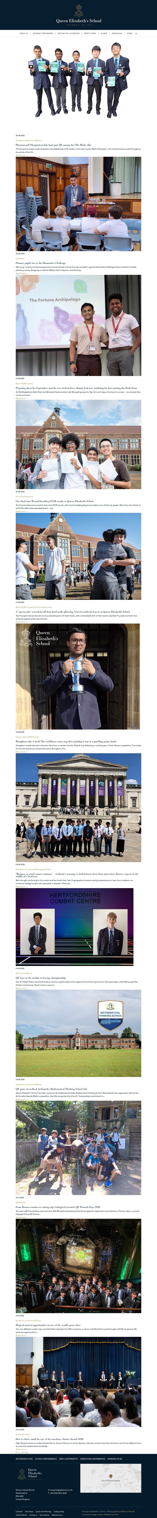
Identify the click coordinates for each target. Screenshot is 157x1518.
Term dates (29, 1512)
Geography (41, 869)
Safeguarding (59, 1512)
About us (24, 34)
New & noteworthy (68, 1459)
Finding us (33, 1515)
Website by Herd (111, 1514)
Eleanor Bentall (128, 1511)
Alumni (104, 34)
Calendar (19, 1512)
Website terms (57, 1515)
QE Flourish (34, 737)
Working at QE (115, 1459)
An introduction (24, 1459)
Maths (38, 140)
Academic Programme (43, 34)
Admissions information (92, 1459)
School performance (24, 496)
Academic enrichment (25, 140)
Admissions (117, 34)
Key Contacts (44, 1515)
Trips (49, 869)
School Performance (46, 1459)
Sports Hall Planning (43, 1512)
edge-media (97, 1514)
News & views (90, 34)
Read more (21, 155)
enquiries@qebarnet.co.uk (61, 1490)
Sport (29, 973)
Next (27, 1452)
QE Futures (28, 383)
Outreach (20, 258)
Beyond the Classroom (69, 34)
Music (38, 1320)
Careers (26, 1434)
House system (22, 737)
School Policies (21, 1515)
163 (22, 1452)
